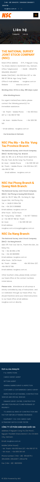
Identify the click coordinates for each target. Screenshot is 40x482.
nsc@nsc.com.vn (22, 129)
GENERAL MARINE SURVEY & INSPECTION (18, 385)
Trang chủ (15, 34)
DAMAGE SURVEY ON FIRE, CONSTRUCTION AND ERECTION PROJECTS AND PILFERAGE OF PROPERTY (18, 404)
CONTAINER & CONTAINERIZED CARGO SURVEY (21, 390)
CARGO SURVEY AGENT (12, 377)
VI (18, 9)
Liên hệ (25, 34)
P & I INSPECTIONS (10, 373)
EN (21, 9)
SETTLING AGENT (10, 381)
